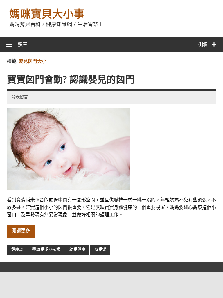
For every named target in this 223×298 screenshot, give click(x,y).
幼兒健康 (77, 249)
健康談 (17, 249)
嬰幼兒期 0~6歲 (46, 249)
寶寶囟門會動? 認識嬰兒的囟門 (70, 79)
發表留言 (20, 97)
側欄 (203, 44)
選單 (22, 44)
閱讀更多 (21, 230)
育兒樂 (100, 249)
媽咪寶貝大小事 (46, 14)
